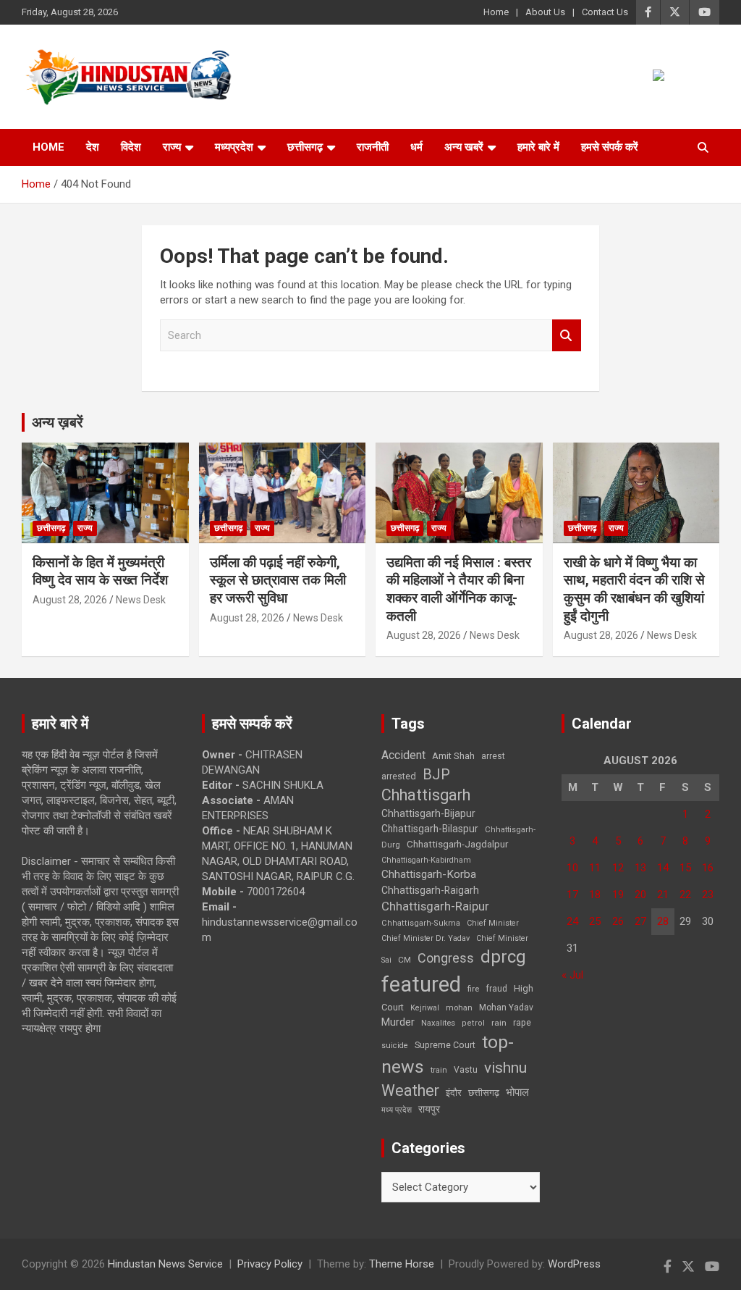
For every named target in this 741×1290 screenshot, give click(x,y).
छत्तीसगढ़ (305, 147)
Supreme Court (445, 1044)
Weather (410, 1090)
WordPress (574, 1263)
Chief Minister (493, 923)
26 (618, 921)
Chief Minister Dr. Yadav (425, 938)
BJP (436, 774)
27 (640, 921)
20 (640, 894)
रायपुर (429, 1109)
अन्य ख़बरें (57, 422)
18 (595, 894)
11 (595, 867)
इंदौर (454, 1092)
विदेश (131, 147)
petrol (473, 1023)
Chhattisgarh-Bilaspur (429, 828)
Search (566, 335)
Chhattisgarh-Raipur (435, 906)
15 (685, 867)
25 (595, 921)
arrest (493, 756)
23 (708, 894)
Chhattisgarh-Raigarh (430, 890)
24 (572, 921)
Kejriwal (424, 1008)
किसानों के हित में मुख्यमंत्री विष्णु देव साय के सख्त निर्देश (100, 571)
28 (663, 921)
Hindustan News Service (165, 1263)
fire (473, 989)
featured (421, 984)
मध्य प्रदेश (396, 1110)
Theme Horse (401, 1263)
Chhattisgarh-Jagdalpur (457, 844)
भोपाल (517, 1092)
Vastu (466, 1070)
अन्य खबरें (463, 147)
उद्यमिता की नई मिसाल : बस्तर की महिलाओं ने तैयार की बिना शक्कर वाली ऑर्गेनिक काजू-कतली (458, 589)
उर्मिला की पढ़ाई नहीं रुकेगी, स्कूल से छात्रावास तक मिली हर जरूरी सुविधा (278, 580)
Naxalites (438, 1023)
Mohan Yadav (506, 1007)
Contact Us (605, 12)
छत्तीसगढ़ (483, 1092)
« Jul (572, 974)
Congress (446, 958)
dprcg (503, 957)
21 (663, 894)
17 (572, 894)
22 (685, 894)
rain (499, 1023)
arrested (398, 776)
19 (618, 894)
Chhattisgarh (425, 795)
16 (708, 867)
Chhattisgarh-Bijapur (428, 813)
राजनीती (373, 147)
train (439, 1070)
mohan (459, 1008)
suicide (394, 1045)
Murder (398, 1022)
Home (496, 12)
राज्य (172, 147)
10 (572, 867)
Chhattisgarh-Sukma (420, 923)
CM (404, 960)
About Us (545, 12)
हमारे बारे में (538, 147)
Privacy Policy (269, 1263)
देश (92, 147)
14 (663, 867)
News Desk (141, 600)
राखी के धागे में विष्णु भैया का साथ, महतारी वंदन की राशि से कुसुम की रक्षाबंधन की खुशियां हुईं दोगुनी (634, 589)
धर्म (416, 147)
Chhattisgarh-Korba (428, 874)
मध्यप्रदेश (234, 147)
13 (640, 867)
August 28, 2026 (70, 600)
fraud (496, 989)
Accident (403, 755)
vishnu (505, 1067)
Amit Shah (453, 755)
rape (522, 1022)
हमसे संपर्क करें (609, 147)
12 (618, 867)
